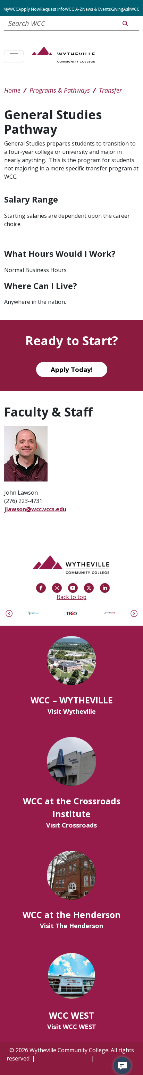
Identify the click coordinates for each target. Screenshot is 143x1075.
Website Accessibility (63, 1058)
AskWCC (131, 9)
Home (12, 90)
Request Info (52, 9)
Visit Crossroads (71, 825)
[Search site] (125, 23)
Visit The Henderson (71, 926)
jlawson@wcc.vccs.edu (35, 509)
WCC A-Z (73, 9)
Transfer (110, 90)
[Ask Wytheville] (122, 1065)
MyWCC (10, 9)
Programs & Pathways (60, 90)
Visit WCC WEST (71, 1026)
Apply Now (29, 9)
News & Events (96, 9)
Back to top (71, 597)
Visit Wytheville (72, 711)
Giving (117, 9)
